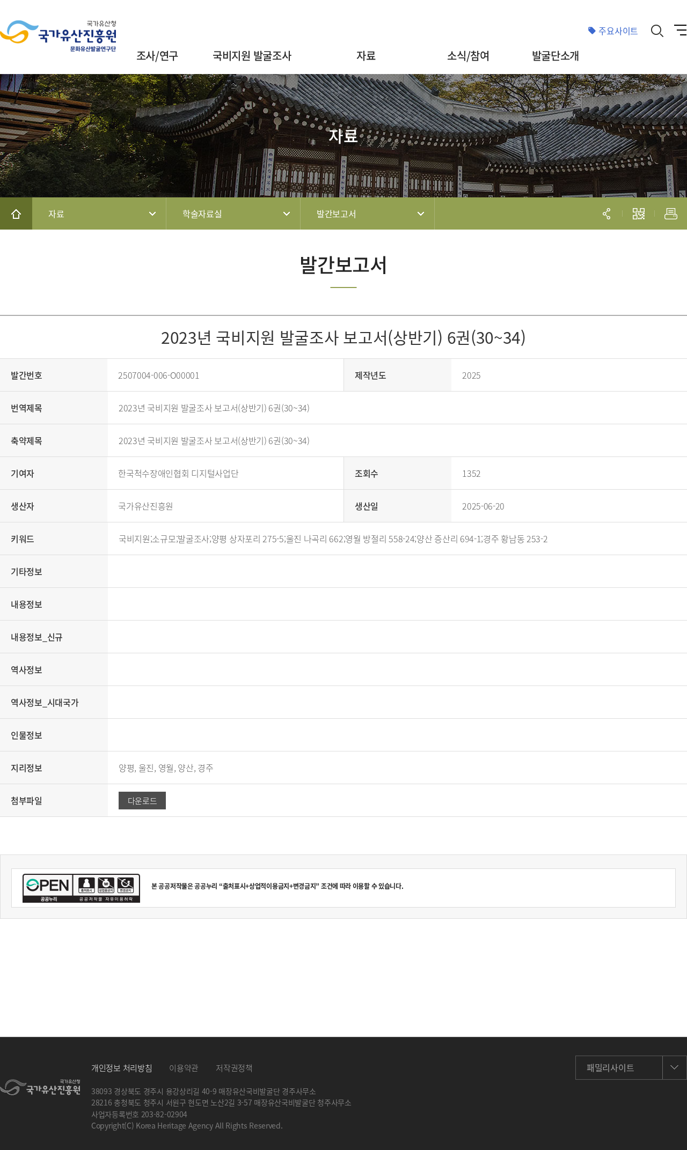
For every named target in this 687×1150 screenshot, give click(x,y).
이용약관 (184, 1068)
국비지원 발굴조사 (252, 55)
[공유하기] (606, 213)
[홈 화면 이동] (16, 213)
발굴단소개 (556, 55)
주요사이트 (618, 30)
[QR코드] (639, 213)
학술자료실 (202, 213)
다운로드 (142, 801)
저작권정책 (234, 1068)
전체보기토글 (680, 31)
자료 (365, 55)
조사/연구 (157, 55)
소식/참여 (468, 55)
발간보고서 (336, 213)
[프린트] (671, 213)
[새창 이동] (40, 1087)
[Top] (665, 1128)
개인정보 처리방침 (121, 1068)
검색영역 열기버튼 (657, 30)
